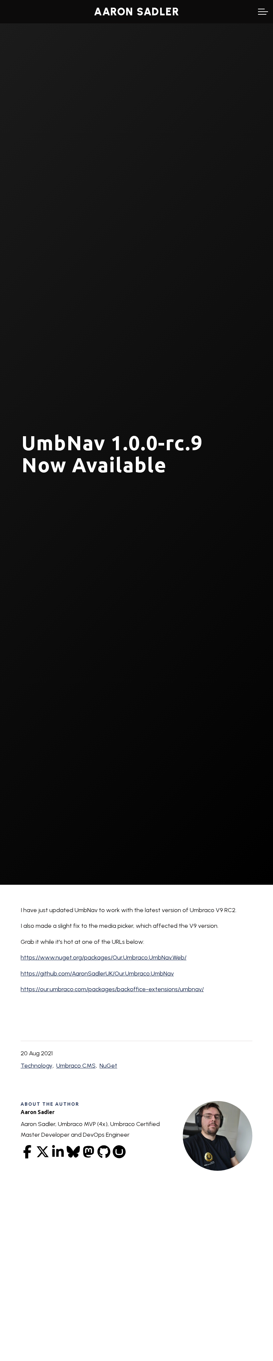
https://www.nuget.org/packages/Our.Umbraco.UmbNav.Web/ (103, 957)
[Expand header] (263, 11)
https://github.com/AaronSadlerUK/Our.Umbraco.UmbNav (97, 973)
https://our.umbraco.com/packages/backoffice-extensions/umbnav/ (112, 989)
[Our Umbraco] (119, 1151)
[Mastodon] (88, 1151)
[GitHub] (104, 1151)
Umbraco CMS (76, 1065)
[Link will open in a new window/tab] (27, 1151)
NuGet (108, 1065)
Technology (36, 1065)
